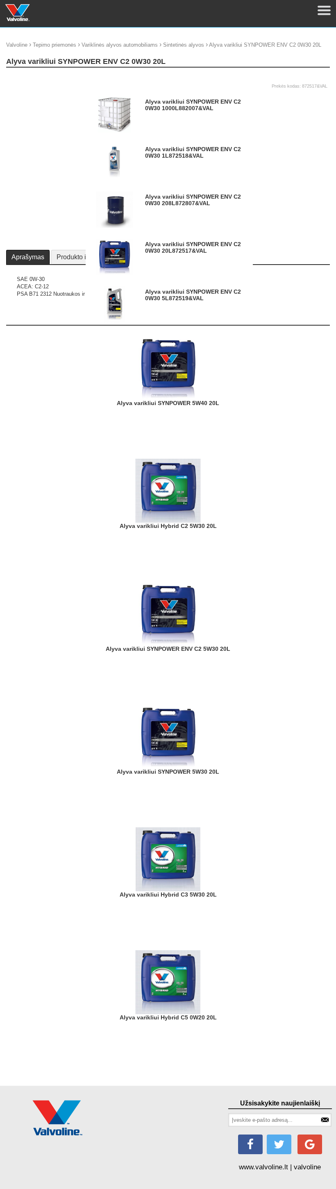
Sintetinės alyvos (183, 45)
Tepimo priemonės (54, 45)
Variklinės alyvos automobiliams (120, 45)
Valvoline (16, 45)
